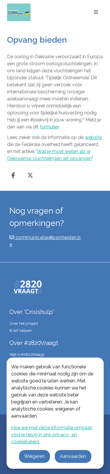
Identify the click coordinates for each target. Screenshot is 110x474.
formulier (49, 127)
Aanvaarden (73, 456)
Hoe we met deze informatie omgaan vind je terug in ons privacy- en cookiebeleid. (51, 434)
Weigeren (34, 456)
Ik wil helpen (20, 330)
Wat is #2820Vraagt (26, 354)
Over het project (23, 323)
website (93, 137)
